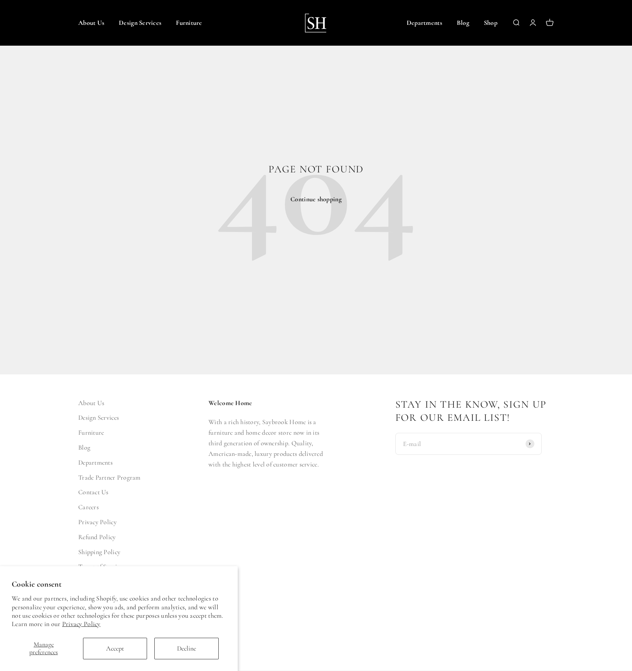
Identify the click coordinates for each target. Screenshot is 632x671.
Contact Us (93, 492)
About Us (91, 23)
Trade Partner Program (109, 477)
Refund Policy (97, 537)
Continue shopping (316, 199)
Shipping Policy (99, 552)
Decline (186, 648)
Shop (490, 23)
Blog (463, 23)
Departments (424, 23)
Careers (88, 507)
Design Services (140, 23)
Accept (115, 648)
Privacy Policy (81, 624)
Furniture (189, 23)
